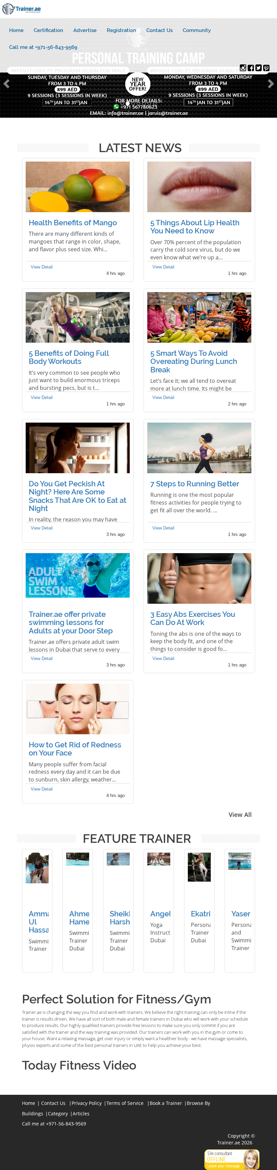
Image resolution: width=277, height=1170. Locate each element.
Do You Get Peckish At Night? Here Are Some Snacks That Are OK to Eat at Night (77, 496)
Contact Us (159, 30)
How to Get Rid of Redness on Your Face (75, 748)
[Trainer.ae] (243, 69)
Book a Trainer (166, 1103)
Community (197, 30)
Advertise (85, 30)
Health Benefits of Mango (73, 222)
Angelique (168, 913)
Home (16, 30)
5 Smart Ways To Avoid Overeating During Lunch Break (193, 361)
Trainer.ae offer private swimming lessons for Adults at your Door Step (71, 622)
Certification (48, 30)
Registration (121, 30)
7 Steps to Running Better (194, 483)
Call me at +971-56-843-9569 (43, 47)
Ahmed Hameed (84, 917)
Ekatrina (205, 913)
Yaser (240, 913)
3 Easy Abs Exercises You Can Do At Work (192, 618)
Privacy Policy (87, 1103)
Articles (81, 1113)
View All (240, 814)
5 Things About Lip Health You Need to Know (195, 226)
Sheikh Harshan (124, 917)
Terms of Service (125, 1103)
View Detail (42, 266)
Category (58, 1113)
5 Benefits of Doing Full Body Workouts (69, 357)
